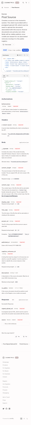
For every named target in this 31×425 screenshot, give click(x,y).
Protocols (5, 387)
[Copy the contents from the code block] (24, 55)
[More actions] (29, 2)
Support (5, 403)
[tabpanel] (15, 85)
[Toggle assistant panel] (26, 2)
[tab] (4, 76)
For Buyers (6, 371)
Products (5, 365)
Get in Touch (6, 397)
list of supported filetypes (10, 196)
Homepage (6, 362)
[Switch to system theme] (21, 418)
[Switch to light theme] (24, 418)
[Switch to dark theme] (27, 418)
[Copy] (20, 50)
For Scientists (6, 374)
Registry (5, 381)
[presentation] (14, 50)
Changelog (6, 393)
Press (4, 400)
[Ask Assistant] (27, 55)
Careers (5, 376)
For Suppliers (6, 368)
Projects (5, 390)
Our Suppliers (6, 384)
